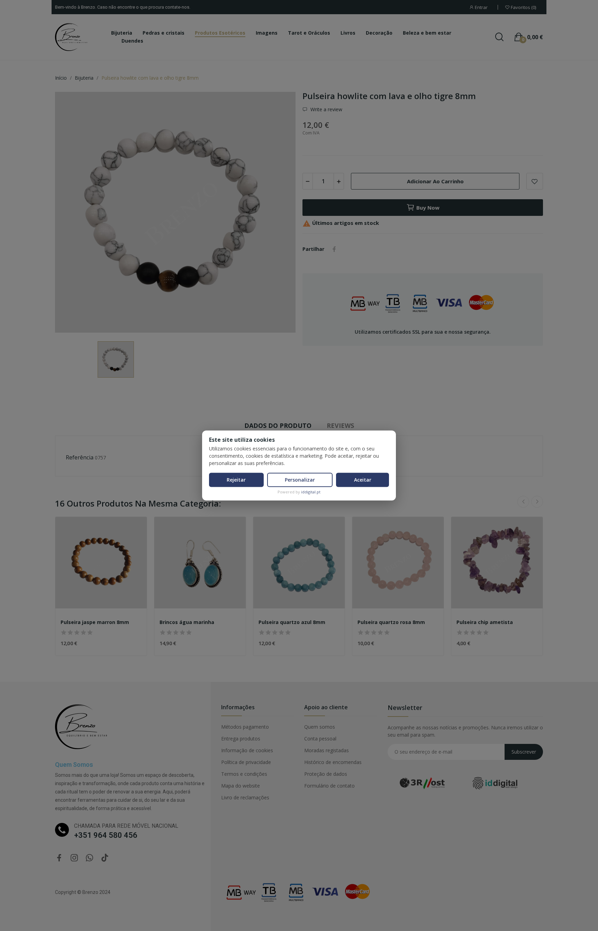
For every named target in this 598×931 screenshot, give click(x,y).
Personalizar (300, 479)
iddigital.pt (310, 491)
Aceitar (362, 479)
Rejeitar (236, 479)
